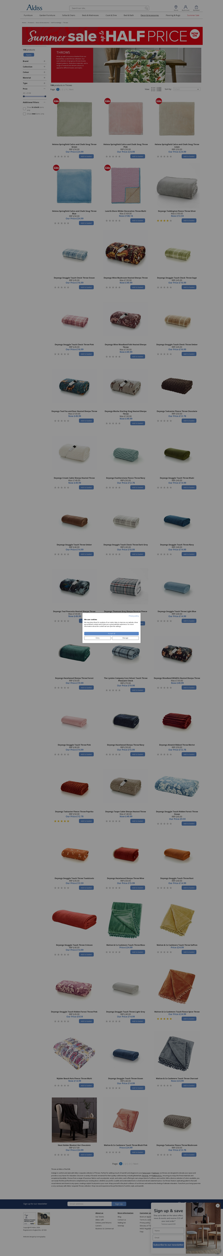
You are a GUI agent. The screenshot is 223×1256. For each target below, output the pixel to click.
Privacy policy (134, 616)
